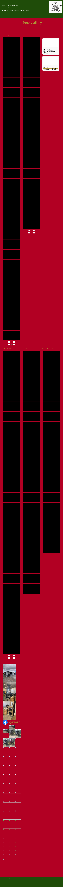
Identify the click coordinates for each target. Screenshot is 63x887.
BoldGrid (21, 881)
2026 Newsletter (15, 7)
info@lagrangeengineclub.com (48, 878)
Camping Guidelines (6, 7)
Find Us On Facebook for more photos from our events (14, 722)
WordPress (31, 881)
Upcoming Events (18, 10)
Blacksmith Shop (5, 5)
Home (3, 2)
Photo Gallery (20, 2)
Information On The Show (7, 10)
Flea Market (26, 10)
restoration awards (14, 5)
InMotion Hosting (44, 881)
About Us (7, 2)
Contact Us (13, 2)
